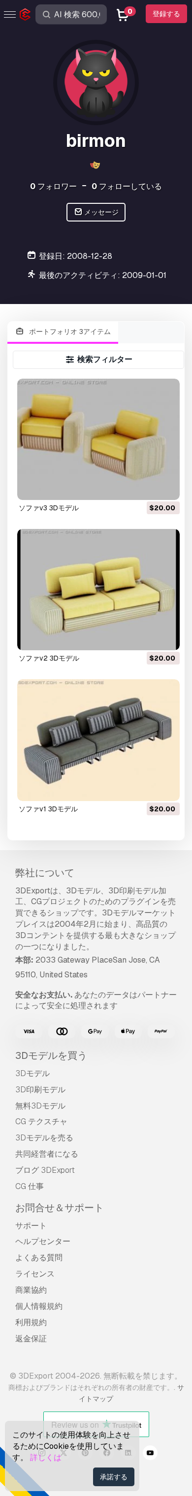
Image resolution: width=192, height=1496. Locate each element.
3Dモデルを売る (44, 1138)
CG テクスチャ (41, 1121)
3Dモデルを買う (51, 1055)
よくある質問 (39, 1257)
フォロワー (53, 186)
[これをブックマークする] (165, 486)
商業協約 (31, 1290)
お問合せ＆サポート (59, 1207)
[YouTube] (150, 1454)
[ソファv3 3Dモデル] (98, 439)
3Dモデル (32, 1073)
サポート (31, 1225)
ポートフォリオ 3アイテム (69, 331)
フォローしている (127, 186)
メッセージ (101, 212)
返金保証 (31, 1338)
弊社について (44, 872)
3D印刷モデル (40, 1089)
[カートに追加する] (145, 486)
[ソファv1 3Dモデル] (98, 740)
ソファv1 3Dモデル (48, 808)
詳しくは (46, 1457)
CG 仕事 (29, 1186)
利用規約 (31, 1322)
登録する (166, 13)
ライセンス (35, 1274)
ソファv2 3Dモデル (49, 658)
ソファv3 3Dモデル (49, 507)
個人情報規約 (39, 1306)
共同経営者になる (46, 1154)
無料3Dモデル (40, 1106)
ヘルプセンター (42, 1241)
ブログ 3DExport (45, 1170)
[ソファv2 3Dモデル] (98, 589)
